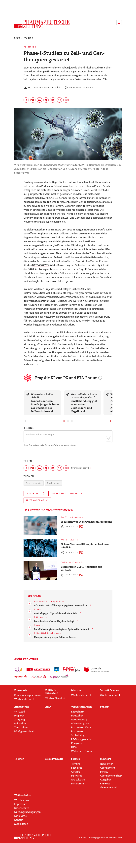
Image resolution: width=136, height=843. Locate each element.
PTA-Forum (77, 783)
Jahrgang (19, 719)
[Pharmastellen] (71, 669)
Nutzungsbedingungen (27, 812)
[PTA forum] (18, 669)
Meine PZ (105, 759)
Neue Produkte (54, 759)
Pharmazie (20, 690)
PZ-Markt (76, 775)
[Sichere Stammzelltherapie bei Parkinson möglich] (40, 548)
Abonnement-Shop (111, 775)
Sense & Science (109, 690)
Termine (75, 763)
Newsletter (106, 763)
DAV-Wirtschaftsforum (81, 749)
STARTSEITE (33, 493)
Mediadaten (21, 824)
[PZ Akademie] (38, 669)
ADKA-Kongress (80, 723)
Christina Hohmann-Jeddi (46, 87)
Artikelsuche (78, 779)
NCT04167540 (77, 320)
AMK (48, 706)
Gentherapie (33, 483)
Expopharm (77, 711)
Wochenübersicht (24, 699)
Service (75, 759)
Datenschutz (21, 808)
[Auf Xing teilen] (46, 100)
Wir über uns (21, 800)
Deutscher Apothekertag (79, 717)
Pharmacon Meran (81, 727)
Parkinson (53, 483)
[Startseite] (32, 836)
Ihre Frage (29, 427)
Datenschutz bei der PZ (80, 468)
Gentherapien (83, 217)
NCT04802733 (40, 265)
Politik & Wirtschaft (51, 692)
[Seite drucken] (66, 100)
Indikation (20, 723)
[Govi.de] (96, 669)
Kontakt (18, 820)
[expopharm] (59, 676)
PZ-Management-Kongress (81, 741)
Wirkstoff (19, 711)
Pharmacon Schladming (78, 733)
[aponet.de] (20, 676)
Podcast (104, 706)
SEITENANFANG (35, 500)
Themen (19, 759)
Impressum (20, 804)
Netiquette (20, 816)
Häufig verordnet (24, 731)
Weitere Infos (22, 795)
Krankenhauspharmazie (27, 695)
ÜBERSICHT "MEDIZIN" (64, 493)
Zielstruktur (21, 727)
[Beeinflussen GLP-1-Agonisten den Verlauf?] (40, 570)
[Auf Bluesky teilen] (32, 100)
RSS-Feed (105, 783)
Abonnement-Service (108, 769)
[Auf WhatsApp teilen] (52, 100)
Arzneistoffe (21, 706)
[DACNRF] (56, 669)
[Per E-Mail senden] (59, 100)
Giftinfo (75, 771)
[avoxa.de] (39, 676)
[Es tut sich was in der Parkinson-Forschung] (40, 525)
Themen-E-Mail (108, 787)
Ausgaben (105, 779)
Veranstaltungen (81, 706)
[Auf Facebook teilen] (26, 100)
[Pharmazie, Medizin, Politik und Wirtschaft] (42, 24)
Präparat (19, 715)
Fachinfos (76, 767)
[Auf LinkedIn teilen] (39, 100)
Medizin (76, 690)
